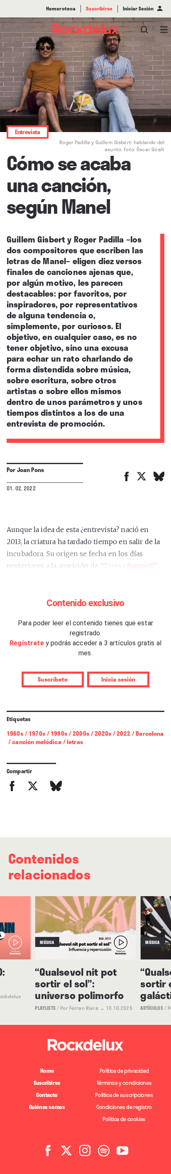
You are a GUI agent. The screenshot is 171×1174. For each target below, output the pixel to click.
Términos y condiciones (124, 1083)
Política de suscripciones (124, 1095)
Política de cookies (124, 1119)
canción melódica (36, 741)
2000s (81, 733)
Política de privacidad (124, 1071)
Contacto (47, 1095)
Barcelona (150, 733)
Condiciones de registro (124, 1107)
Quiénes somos (47, 1107)
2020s (103, 733)
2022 (123, 733)
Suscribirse (47, 1083)
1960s (15, 733)
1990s (59, 733)
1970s (37, 733)
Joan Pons (30, 469)
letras (75, 741)
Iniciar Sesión (138, 9)
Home (47, 1071)
